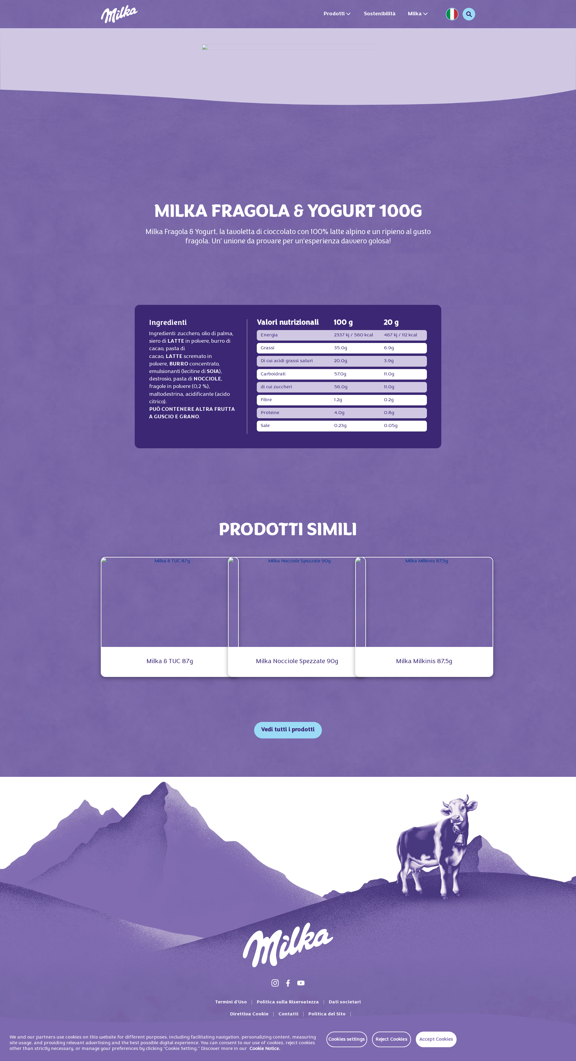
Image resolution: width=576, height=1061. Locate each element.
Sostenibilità (380, 14)
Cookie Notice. (265, 1049)
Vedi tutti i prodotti (288, 730)
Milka (415, 14)
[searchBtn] (469, 14)
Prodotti (334, 14)
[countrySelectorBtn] (452, 14)
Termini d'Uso (231, 1002)
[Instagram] (275, 983)
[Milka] (119, 14)
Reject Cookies (391, 1039)
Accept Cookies (436, 1039)
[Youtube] (300, 983)
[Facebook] (288, 983)
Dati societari (345, 1002)
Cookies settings (346, 1039)
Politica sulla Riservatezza (288, 1002)
